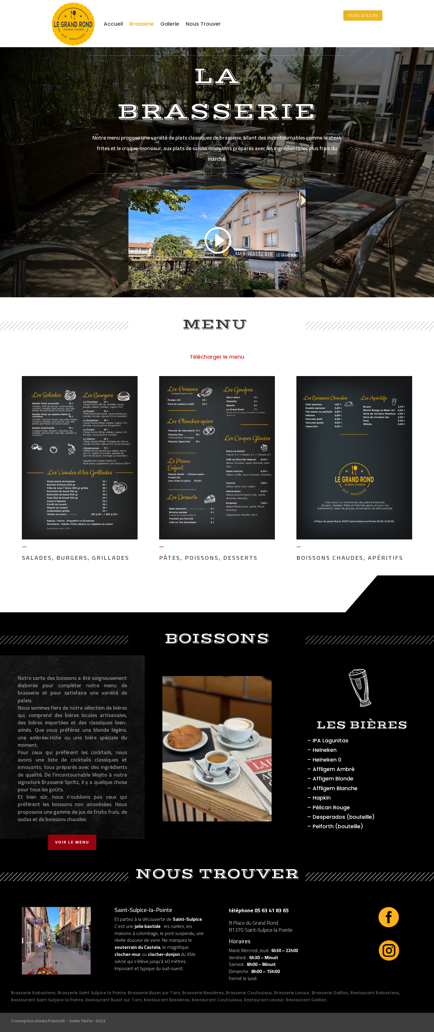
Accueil (113, 23)
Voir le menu (72, 842)
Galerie (169, 23)
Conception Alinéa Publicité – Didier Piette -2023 (58, 1021)
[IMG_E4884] (217, 820)
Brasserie (141, 23)
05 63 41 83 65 (363, 15)
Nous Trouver (203, 23)
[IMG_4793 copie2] (56, 973)
